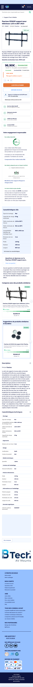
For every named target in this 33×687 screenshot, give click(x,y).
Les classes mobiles (10, 619)
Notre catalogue (9, 577)
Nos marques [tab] (7, 540)
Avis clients (16, 674)
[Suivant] (29, 38)
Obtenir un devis (16, 90)
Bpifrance (7, 627)
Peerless (9, 367)
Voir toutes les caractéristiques (12, 251)
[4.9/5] (13, 7)
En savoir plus (26, 70)
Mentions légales (16, 676)
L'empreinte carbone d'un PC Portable (14, 617)
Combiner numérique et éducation (13, 614)
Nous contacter (8, 598)
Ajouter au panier (17, 85)
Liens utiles (8, 596)
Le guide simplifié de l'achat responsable (15, 610)
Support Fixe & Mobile (10, 17)
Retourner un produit (10, 590)
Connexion (29, 7)
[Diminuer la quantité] (5, 80)
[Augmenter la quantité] (11, 80)
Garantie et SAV (9, 586)
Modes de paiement (10, 588)
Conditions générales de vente (16, 678)
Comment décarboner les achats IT (13, 612)
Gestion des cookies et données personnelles (16, 680)
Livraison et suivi (9, 583)
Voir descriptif (24, 26)
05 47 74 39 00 (10, 638)
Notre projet (8, 575)
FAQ (6, 604)
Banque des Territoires (10, 625)
